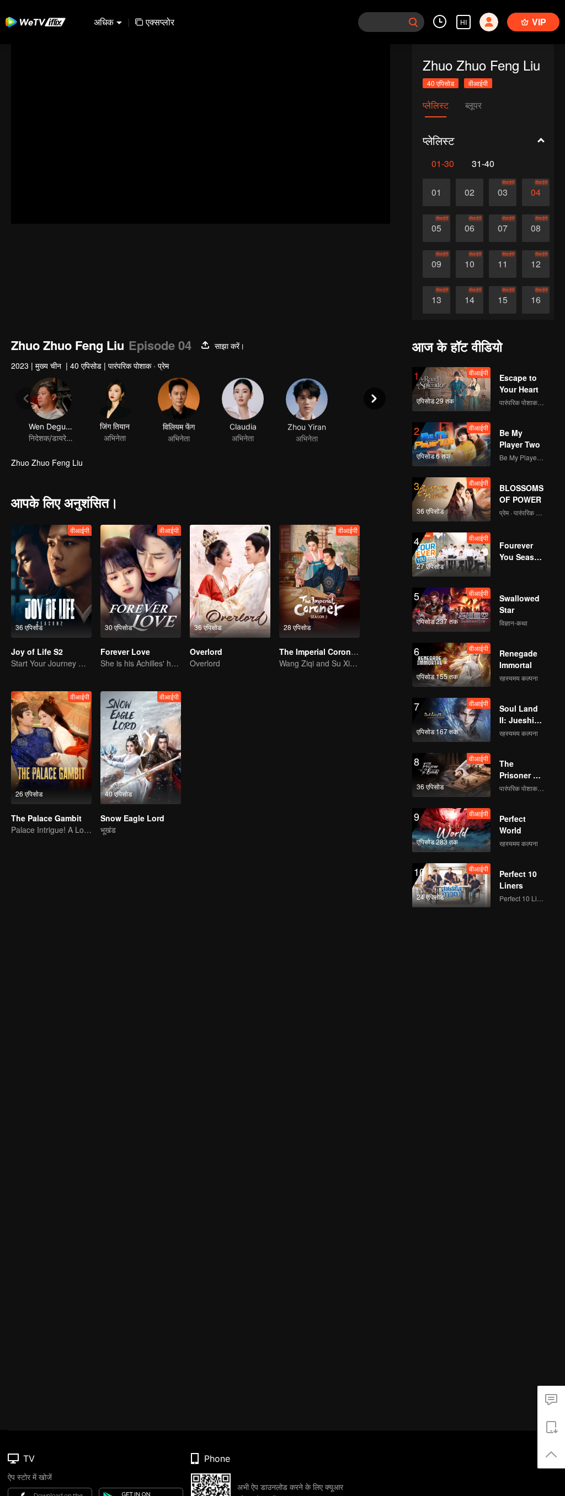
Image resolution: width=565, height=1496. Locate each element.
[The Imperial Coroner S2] (319, 581)
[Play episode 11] (502, 264)
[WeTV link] (36, 22)
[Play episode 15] (502, 300)
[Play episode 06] (469, 228)
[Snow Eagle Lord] (140, 747)
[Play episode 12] (536, 264)
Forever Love (125, 651)
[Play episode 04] (536, 192)
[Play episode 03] (502, 192)
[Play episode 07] (502, 228)
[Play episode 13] (436, 300)
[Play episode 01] (436, 192)
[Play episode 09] (436, 264)
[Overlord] (230, 581)
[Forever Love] (140, 581)
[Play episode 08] (536, 228)
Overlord (206, 651)
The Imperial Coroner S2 (324, 651)
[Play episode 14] (469, 300)
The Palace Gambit (46, 818)
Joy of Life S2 (37, 651)
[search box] (413, 22)
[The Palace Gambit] (51, 747)
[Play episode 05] (436, 228)
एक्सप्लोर (160, 21)
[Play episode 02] (469, 192)
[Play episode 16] (536, 300)
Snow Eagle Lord (132, 818)
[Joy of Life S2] (51, 581)
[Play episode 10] (469, 264)
